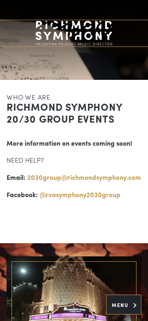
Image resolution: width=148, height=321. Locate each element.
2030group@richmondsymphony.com (84, 177)
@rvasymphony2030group (79, 194)
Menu (121, 305)
